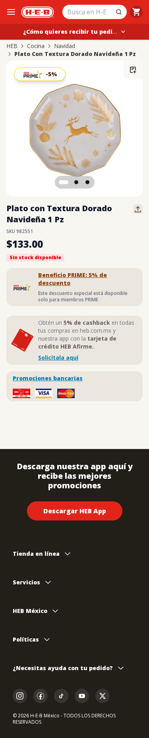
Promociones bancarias (48, 378)
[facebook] (40, 696)
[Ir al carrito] (136, 12)
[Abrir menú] (11, 12)
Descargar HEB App (74, 511)
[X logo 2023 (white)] (102, 696)
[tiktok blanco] (61, 696)
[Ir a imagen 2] (76, 182)
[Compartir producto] (138, 209)
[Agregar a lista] (133, 69)
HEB (11, 46)
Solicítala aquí (58, 357)
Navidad (64, 46)
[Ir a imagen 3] (87, 182)
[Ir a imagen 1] (63, 182)
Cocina (36, 46)
